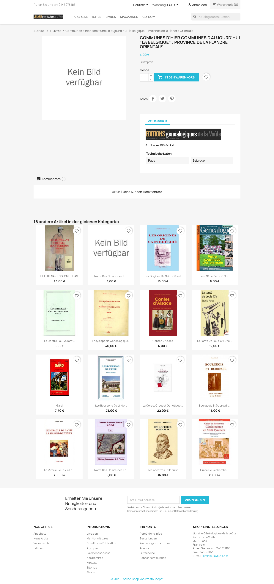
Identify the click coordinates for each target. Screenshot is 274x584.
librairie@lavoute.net (215, 556)
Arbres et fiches (87, 17)
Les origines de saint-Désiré (163, 276)
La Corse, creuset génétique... (163, 405)
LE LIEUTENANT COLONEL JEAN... (59, 276)
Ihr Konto (148, 527)
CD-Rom (148, 17)
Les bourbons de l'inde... (111, 405)
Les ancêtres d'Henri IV (163, 470)
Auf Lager (152, 145)
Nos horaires (95, 558)
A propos (92, 548)
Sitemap (92, 567)
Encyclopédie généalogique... (111, 341)
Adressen (146, 548)
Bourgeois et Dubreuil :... (214, 405)
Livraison (92, 533)
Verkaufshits (42, 543)
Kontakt (92, 562)
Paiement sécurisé (99, 553)
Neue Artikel (41, 538)
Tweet (162, 98)
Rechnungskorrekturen (155, 543)
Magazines (129, 17)
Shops (91, 572)
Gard (59, 405)
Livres (111, 17)
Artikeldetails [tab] (157, 121)
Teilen (153, 98)
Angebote (40, 533)
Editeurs (39, 548)
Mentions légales (97, 538)
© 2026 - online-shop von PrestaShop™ (137, 579)
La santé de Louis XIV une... (214, 341)
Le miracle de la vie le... (59, 470)
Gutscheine (147, 553)
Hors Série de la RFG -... (214, 276)
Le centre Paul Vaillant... (59, 341)
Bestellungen (148, 538)
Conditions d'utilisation (101, 543)
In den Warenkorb (176, 77)
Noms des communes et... (111, 276)
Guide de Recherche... (214, 470)
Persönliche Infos (151, 533)
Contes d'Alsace (162, 341)
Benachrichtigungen (153, 558)
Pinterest (172, 98)
